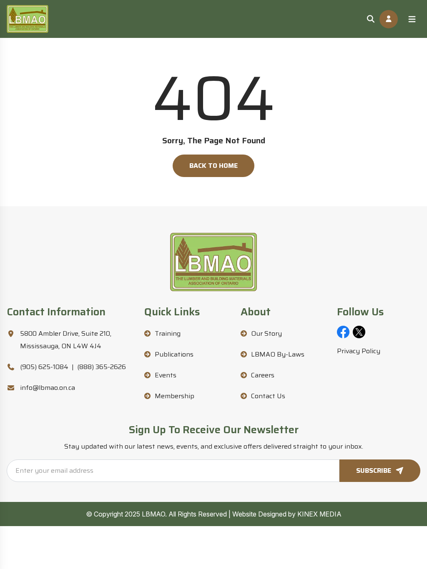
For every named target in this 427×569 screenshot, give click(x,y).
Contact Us (268, 396)
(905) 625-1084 (44, 367)
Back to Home (213, 165)
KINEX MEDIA (319, 514)
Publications (174, 354)
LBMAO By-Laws (277, 354)
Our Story (266, 333)
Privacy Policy (358, 351)
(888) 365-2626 (101, 367)
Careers (262, 375)
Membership (174, 396)
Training (168, 333)
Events (165, 375)
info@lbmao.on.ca (47, 387)
